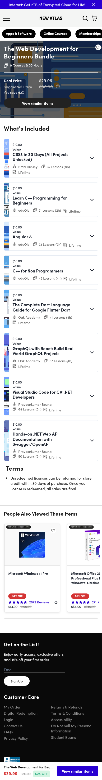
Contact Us (13, 725)
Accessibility (61, 719)
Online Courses (55, 33)
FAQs (8, 731)
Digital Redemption (20, 713)
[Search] (85, 18)
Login (8, 719)
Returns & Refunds (66, 706)
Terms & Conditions (67, 713)
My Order (12, 706)
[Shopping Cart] (94, 18)
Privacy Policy (16, 738)
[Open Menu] (7, 18)
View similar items (37, 103)
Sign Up (17, 681)
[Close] (93, 4)
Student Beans (63, 737)
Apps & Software (19, 33)
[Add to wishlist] (98, 47)
